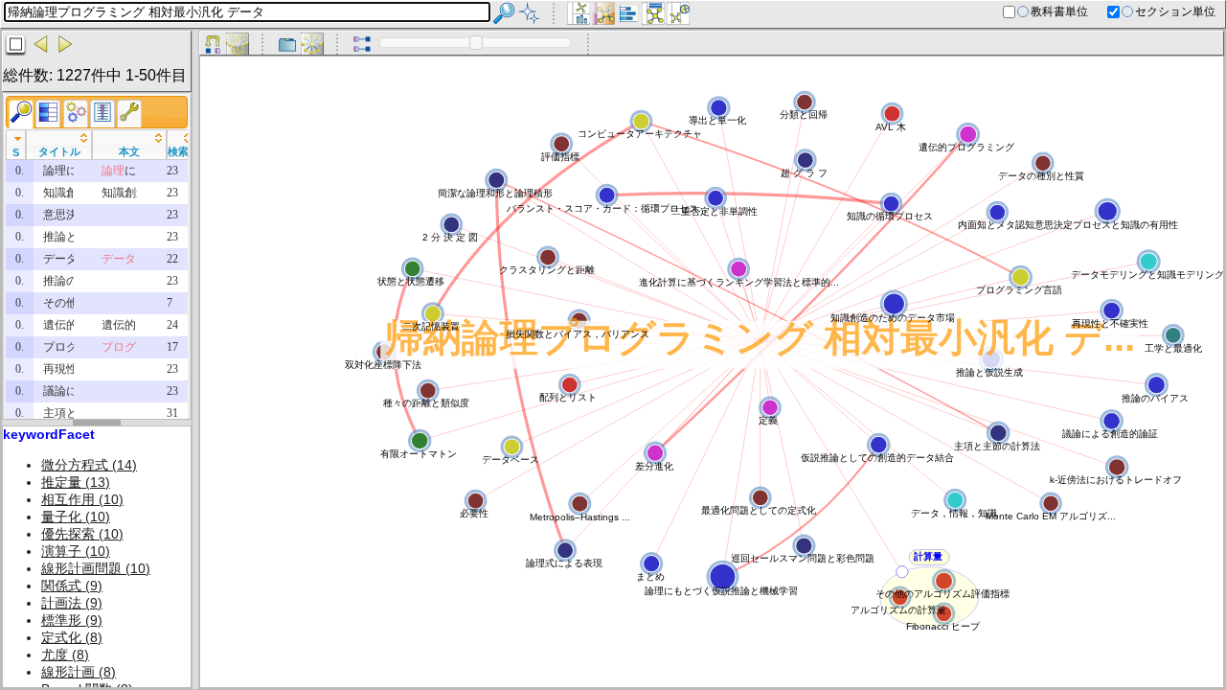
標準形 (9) (71, 620)
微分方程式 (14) (89, 464)
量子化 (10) (75, 516)
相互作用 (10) (82, 499)
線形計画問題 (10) (95, 568)
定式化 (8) (71, 637)
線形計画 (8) (78, 671)
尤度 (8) (65, 654)
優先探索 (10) (82, 533)
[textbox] (247, 12)
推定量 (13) (75, 482)
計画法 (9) (71, 602)
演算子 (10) (75, 551)
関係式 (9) (71, 585)
